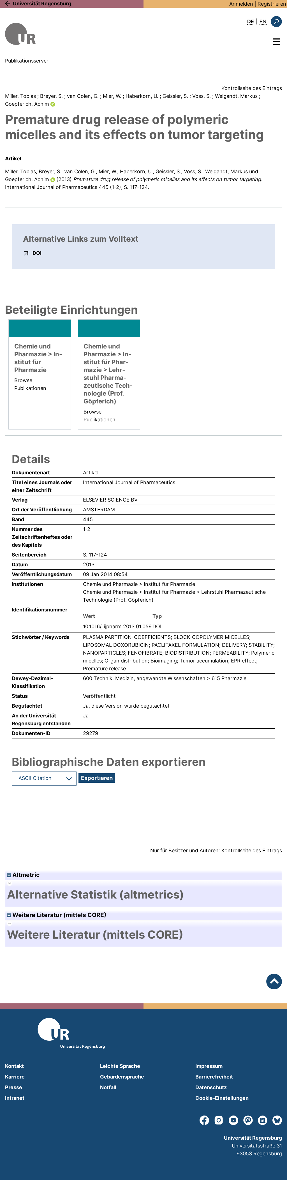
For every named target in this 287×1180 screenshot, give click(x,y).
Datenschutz (211, 1087)
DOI (37, 253)
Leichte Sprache (120, 1066)
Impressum (209, 1066)
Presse (13, 1087)
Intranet (14, 1098)
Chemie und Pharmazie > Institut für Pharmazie (139, 584)
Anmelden (241, 4)
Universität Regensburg (42, 3)
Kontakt (14, 1066)
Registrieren (272, 4)
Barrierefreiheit (214, 1077)
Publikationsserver (26, 61)
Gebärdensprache (122, 1077)
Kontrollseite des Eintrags (251, 88)
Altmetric (25, 874)
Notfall (108, 1087)
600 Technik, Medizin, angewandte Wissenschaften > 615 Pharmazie (164, 678)
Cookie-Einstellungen (222, 1098)
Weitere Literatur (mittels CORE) (59, 914)
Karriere (15, 1077)
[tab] (143, 894)
